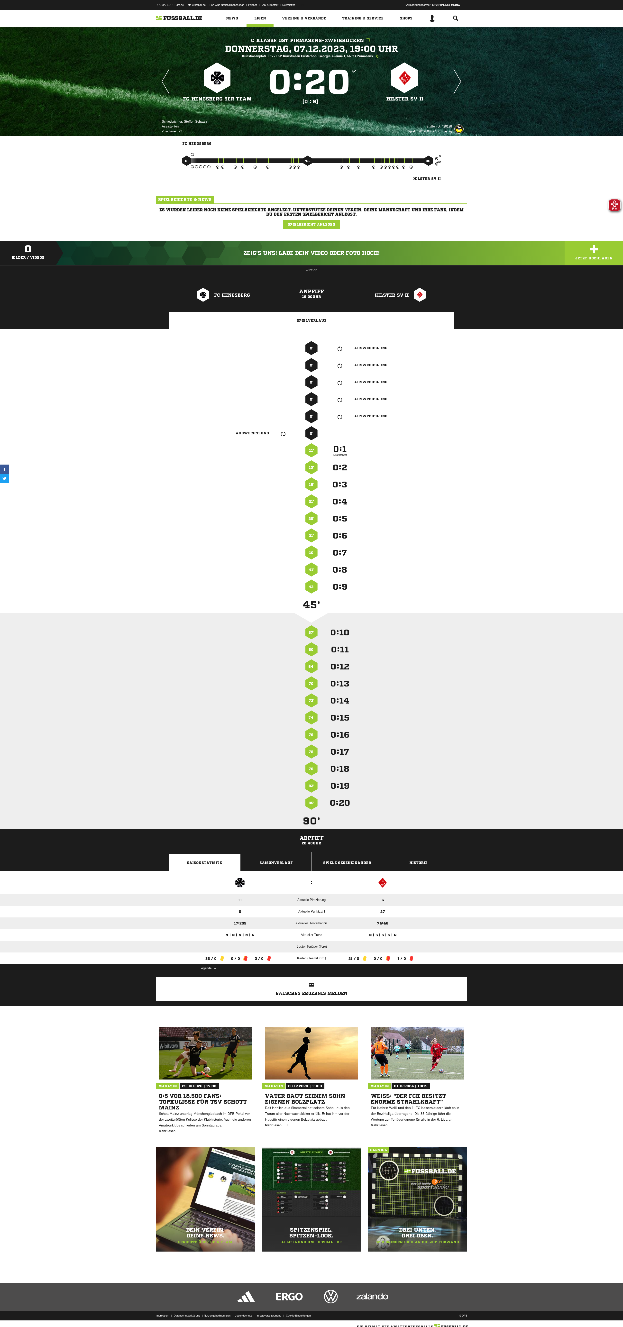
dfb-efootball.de (197, 4)
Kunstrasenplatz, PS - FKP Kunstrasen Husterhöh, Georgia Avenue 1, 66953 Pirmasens (308, 56)
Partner (252, 4)
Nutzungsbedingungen (217, 1315)
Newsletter (288, 4)
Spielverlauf (312, 320)
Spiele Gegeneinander (347, 862)
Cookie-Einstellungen (298, 1315)
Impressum (162, 1315)
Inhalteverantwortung (269, 1315)
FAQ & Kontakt (269, 4)
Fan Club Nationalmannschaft (227, 4)
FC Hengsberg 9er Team (217, 98)
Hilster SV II (404, 98)
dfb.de (180, 4)
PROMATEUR (164, 4)
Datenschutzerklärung (187, 1315)
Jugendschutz (243, 1315)
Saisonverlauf (276, 862)
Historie (418, 862)
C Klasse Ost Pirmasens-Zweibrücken (307, 40)
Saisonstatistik (204, 862)
